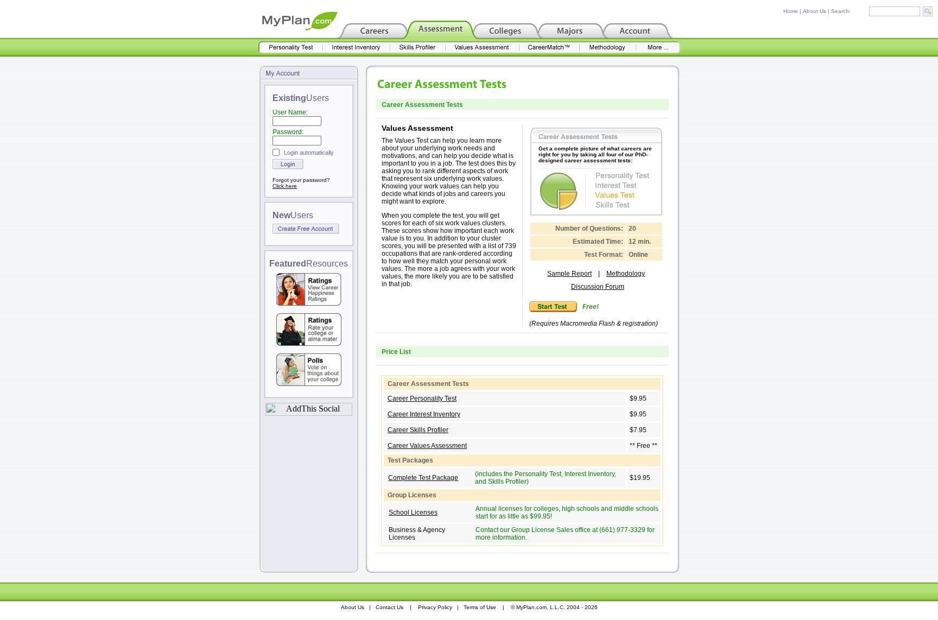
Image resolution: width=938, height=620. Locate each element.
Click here (284, 186)
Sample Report (569, 273)
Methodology (625, 273)
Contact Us (389, 607)
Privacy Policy (435, 607)
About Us (814, 11)
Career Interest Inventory (424, 414)
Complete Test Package (423, 478)
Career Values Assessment (427, 446)
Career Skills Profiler (418, 430)
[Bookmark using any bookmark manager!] (308, 412)
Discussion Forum (597, 286)
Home (790, 11)
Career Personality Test (422, 398)
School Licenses (413, 512)
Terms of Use (480, 607)
